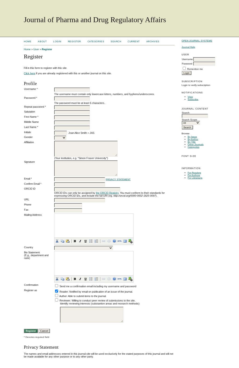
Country (28, 247)
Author (63, 296)
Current (134, 41)
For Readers (194, 172)
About (42, 41)
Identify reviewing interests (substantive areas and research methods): (100, 303)
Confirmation (31, 284)
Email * (28, 178)
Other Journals (196, 144)
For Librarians (195, 178)
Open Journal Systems (197, 40)
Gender (28, 137)
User (36, 49)
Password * (30, 97)
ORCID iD (29, 188)
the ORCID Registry (107, 192)
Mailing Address (33, 214)
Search (116, 41)
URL (26, 199)
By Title (192, 142)
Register (74, 41)
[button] (57, 241)
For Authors (194, 175)
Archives (152, 41)
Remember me (195, 69)
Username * (31, 89)
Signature (29, 161)
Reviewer (65, 300)
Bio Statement (32, 252)
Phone (27, 204)
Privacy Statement (118, 179)
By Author (193, 139)
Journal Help (188, 47)
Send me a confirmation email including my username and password (98, 286)
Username (187, 59)
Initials (27, 132)
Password (187, 63)
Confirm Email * (32, 183)
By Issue (192, 136)
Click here (29, 73)
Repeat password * (35, 106)
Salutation (29, 111)
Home (27, 41)
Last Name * (31, 127)
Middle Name (31, 121)
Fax (26, 209)
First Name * (31, 116)
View (190, 97)
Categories (193, 147)
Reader (64, 291)
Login (57, 41)
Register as (30, 290)
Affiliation (29, 142)
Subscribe (193, 99)
